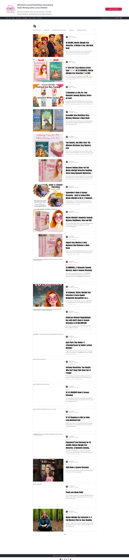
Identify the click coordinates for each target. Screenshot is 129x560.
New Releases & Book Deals (59, 30)
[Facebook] (115, 18)
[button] (94, 30)
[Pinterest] (119, 18)
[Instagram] (117, 18)
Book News (46, 30)
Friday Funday (69, 464)
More (78, 30)
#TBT (67, 489)
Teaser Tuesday (69, 339)
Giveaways (71, 30)
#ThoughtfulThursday (70, 364)
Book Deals (68, 64)
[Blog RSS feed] (34, 26)
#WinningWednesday (70, 264)
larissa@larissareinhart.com (107, 18)
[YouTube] (121, 18)
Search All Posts (37, 30)
